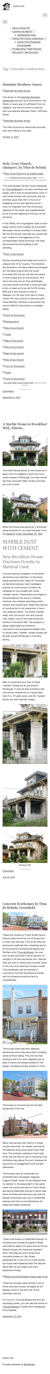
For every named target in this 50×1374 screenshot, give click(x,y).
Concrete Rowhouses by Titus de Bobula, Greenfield (25, 905)
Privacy (16, 49)
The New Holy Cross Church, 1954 (23, 178)
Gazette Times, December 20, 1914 (24, 534)
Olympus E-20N (25, 865)
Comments (8, 391)
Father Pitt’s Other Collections (27, 38)
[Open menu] (45, 15)
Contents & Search (22, 31)
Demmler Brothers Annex (22, 84)
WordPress (29, 1364)
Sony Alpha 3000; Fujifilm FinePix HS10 (18, 383)
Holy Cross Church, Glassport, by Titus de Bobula (24, 165)
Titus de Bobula (14, 189)
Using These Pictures (30, 49)
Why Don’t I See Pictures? (25, 52)
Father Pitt (18, 6)
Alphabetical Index (26, 35)
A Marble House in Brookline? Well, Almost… (25, 426)
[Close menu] (5, 22)
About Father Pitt (21, 28)
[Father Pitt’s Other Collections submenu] (45, 38)
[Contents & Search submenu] (33, 31)
